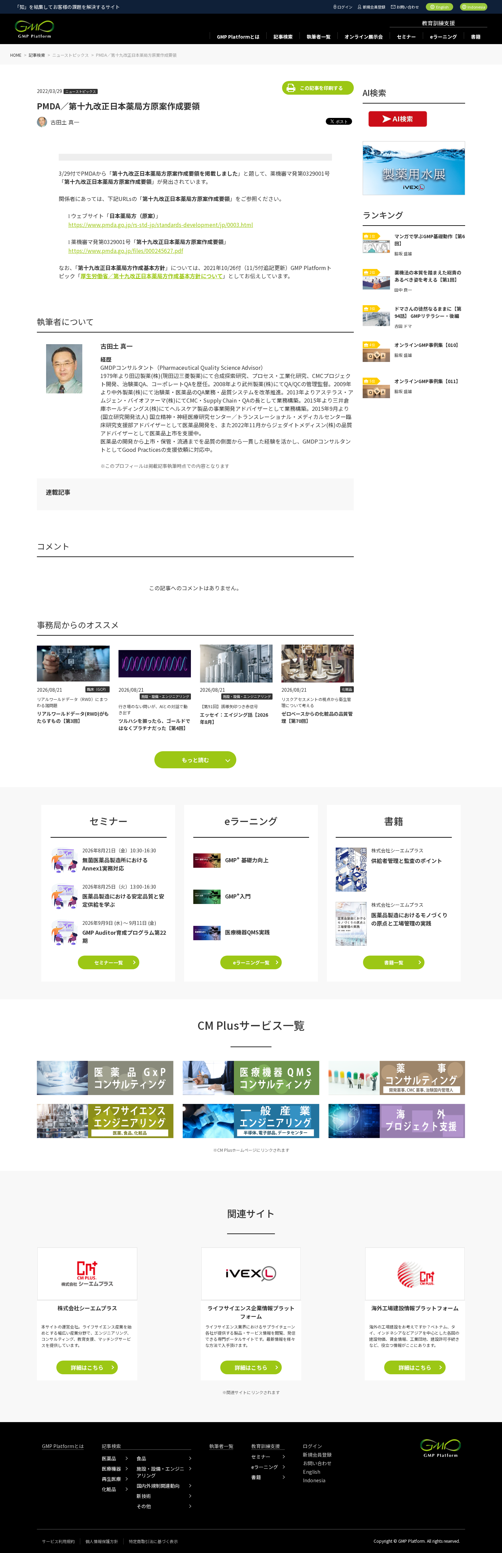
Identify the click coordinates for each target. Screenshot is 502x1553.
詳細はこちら (87, 1367)
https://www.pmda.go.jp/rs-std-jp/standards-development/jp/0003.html (160, 224)
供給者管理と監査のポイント (406, 860)
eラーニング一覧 (251, 962)
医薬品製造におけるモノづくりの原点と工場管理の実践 (409, 919)
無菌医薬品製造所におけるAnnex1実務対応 (115, 864)
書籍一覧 (393, 962)
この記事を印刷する (321, 87)
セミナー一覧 (108, 962)
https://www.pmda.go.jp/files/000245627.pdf (125, 250)
